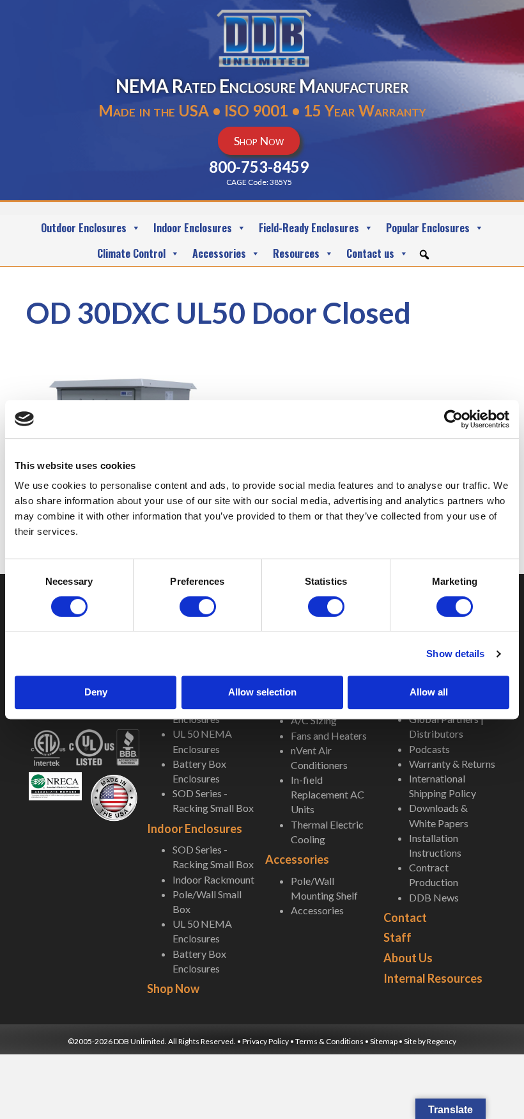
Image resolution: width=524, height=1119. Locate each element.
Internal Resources (432, 978)
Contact (405, 917)
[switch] (198, 606)
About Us (408, 958)
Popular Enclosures (428, 227)
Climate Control (131, 253)
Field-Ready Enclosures (309, 227)
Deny (95, 691)
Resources (296, 253)
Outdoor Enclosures (84, 227)
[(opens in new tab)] (55, 785)
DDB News (434, 897)
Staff (397, 937)
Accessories (219, 253)
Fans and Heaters (329, 735)
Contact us (370, 253)
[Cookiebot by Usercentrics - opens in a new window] (453, 419)
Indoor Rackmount (213, 879)
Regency (441, 1041)
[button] (424, 254)
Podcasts (429, 749)
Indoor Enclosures (192, 227)
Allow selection (262, 691)
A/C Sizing (314, 720)
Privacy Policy (265, 1041)
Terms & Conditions (330, 1041)
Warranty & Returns (452, 764)
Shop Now (173, 988)
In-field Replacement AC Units (327, 794)
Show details (455, 653)
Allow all (429, 691)
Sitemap (383, 1041)
